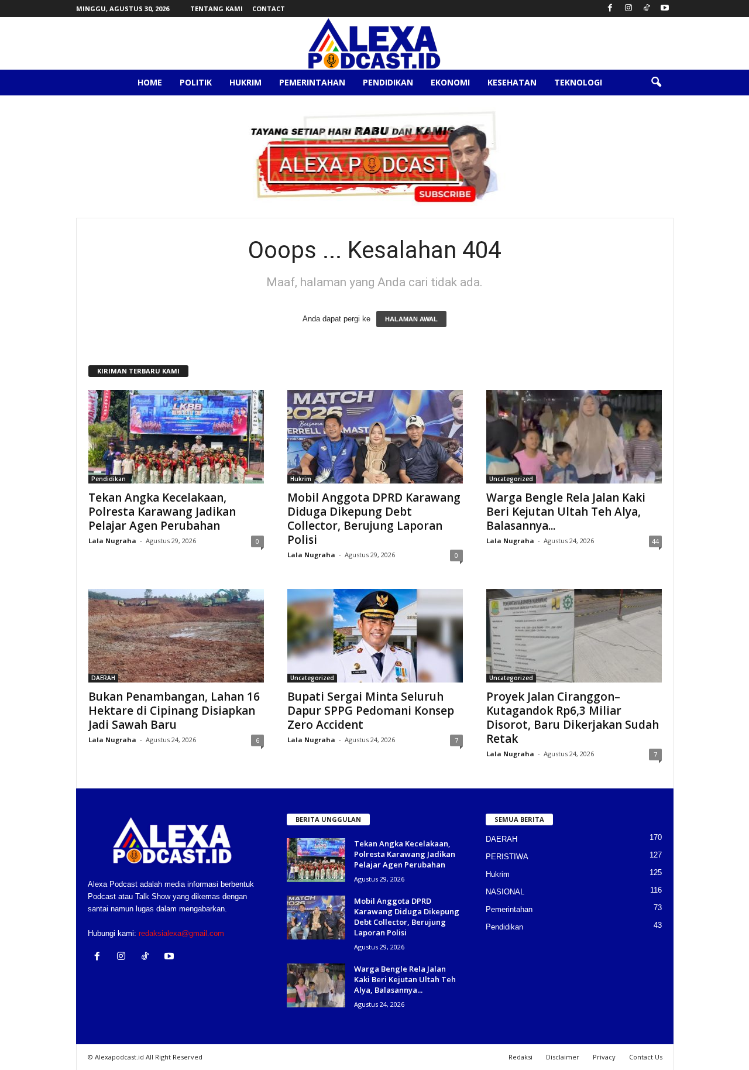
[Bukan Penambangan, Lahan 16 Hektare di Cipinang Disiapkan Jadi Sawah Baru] (176, 636)
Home (150, 82)
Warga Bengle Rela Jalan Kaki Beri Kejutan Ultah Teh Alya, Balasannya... (565, 511)
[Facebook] (610, 8)
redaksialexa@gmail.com (181, 933)
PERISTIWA (507, 856)
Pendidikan (388, 82)
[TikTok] (647, 8)
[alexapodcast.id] (374, 43)
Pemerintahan (312, 82)
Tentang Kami (216, 8)
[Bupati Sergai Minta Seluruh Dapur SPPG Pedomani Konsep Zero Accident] (375, 636)
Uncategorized (511, 479)
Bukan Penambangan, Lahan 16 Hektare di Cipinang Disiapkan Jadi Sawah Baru (174, 710)
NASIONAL (505, 891)
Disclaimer (562, 1056)
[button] (656, 82)
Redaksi (520, 1056)
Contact (268, 8)
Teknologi (578, 82)
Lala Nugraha (112, 540)
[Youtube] (665, 8)
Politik (196, 82)
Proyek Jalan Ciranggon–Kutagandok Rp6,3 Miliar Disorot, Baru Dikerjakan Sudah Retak (572, 717)
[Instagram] (628, 8)
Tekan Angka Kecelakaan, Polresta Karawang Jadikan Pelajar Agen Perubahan (162, 511)
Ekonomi (450, 82)
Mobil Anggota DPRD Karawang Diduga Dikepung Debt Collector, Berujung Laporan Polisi (374, 518)
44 (655, 541)
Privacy (604, 1056)
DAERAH (103, 678)
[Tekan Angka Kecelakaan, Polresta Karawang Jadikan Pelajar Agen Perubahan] (176, 436)
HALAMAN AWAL (411, 319)
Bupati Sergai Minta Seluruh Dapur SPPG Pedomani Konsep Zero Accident (370, 710)
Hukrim (245, 82)
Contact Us (645, 1056)
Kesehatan (512, 82)
